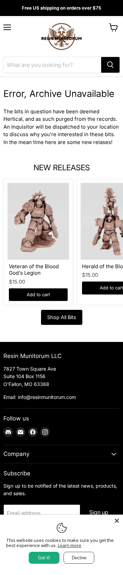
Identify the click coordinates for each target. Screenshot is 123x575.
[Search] (110, 65)
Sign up (98, 512)
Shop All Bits (61, 317)
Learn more (69, 545)
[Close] (116, 520)
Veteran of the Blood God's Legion (34, 269)
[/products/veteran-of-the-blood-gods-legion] (38, 221)
